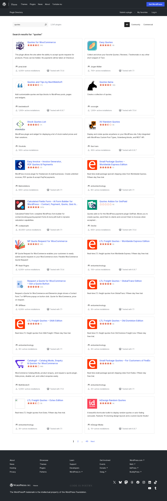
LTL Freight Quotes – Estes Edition (45, 400)
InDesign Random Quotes (113, 400)
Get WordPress (155, 4)
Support (73, 464)
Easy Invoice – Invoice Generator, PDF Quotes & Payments (44, 163)
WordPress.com (137, 460)
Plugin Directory (16, 12)
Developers (74, 468)
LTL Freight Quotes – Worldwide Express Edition (125, 241)
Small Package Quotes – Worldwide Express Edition (113, 163)
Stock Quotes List (36, 121)
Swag (103, 472)
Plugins (42, 468)
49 (87, 441)
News (12, 464)
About (12, 460)
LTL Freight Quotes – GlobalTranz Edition (121, 281)
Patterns (43, 472)
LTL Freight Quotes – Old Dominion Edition (121, 320)
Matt (132, 464)
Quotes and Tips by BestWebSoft (44, 82)
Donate (104, 468)
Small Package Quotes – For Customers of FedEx (125, 360)
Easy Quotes (106, 42)
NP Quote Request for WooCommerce (47, 241)
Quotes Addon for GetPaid (113, 201)
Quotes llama (106, 82)
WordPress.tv (76, 472)
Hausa (35, 485)
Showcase (44, 460)
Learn (72, 460)
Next (93, 441)
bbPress (134, 468)
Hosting (13, 468)
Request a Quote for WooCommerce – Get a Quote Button (46, 282)
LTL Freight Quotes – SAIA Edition (44, 320)
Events (102, 464)
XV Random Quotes (110, 121)
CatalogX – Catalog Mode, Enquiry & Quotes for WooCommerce (45, 362)
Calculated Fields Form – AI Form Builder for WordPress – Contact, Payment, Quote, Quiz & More (51, 203)
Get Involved (105, 460)
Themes (43, 464)
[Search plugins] (45, 24)
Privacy (13, 472)
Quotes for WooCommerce (41, 42)
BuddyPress (136, 472)
